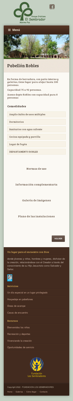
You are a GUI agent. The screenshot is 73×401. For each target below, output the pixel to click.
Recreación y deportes (18, 334)
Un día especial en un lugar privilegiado (27, 292)
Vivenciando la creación (19, 340)
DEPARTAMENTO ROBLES (23, 151)
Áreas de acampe (16, 305)
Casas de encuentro (17, 312)
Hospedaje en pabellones (20, 299)
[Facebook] (52, 8)
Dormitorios (16, 121)
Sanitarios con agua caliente (25, 129)
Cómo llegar (31, 391)
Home (9, 391)
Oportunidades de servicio (20, 347)
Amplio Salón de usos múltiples (27, 114)
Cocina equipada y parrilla (24, 136)
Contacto (43, 391)
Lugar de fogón (18, 144)
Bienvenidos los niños (18, 327)
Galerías (19, 391)
